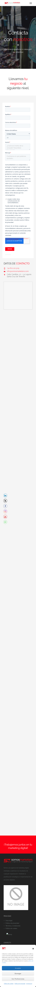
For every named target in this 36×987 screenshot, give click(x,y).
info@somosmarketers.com (18, 271)
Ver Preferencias (18, 979)
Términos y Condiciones (13, 926)
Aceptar (18, 968)
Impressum (29, 983)
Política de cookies (9, 983)
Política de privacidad (19, 983)
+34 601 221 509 (13, 268)
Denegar (18, 973)
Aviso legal (9, 920)
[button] (33, 949)
